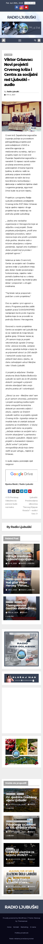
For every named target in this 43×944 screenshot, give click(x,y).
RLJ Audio (8, 54)
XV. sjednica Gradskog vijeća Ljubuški (21, 798)
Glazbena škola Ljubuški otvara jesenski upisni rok (19, 882)
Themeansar (22, 921)
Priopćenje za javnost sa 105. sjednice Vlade (21, 826)
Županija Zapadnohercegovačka (18, 821)
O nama (33, 927)
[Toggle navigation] (19, 40)
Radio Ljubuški (13, 91)
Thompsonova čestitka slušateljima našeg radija (20, 608)
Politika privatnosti (21, 933)
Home (9, 927)
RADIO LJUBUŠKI (21, 17)
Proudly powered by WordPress (15, 918)
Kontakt (16, 927)
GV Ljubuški (11, 794)
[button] (35, 40)
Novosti (18, 553)
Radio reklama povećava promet (21, 939)
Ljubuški (9, 553)
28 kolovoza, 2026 (17, 804)
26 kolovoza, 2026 (17, 886)
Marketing (24, 927)
